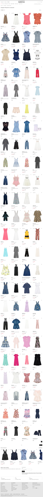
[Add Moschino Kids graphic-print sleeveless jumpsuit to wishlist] (20, 192)
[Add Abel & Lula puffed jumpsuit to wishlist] (41, 85)
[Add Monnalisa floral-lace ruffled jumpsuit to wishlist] (20, 228)
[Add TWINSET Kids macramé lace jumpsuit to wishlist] (41, 318)
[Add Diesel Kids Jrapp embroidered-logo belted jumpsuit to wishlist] (20, 318)
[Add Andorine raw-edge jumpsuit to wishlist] (20, 336)
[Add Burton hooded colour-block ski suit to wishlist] (9, 210)
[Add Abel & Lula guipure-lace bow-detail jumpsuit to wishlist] (20, 282)
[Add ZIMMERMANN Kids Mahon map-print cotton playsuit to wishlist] (31, 425)
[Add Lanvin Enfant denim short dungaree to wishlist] (20, 31)
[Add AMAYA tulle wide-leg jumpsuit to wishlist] (41, 138)
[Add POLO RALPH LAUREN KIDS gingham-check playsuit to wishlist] (41, 31)
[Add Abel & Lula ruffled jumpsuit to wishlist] (9, 228)
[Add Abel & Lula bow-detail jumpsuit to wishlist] (9, 300)
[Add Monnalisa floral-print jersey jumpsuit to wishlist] (41, 336)
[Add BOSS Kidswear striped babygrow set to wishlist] (41, 121)
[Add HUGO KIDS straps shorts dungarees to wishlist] (20, 210)
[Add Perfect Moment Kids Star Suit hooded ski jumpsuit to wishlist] (20, 85)
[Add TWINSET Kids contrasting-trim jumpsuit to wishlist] (31, 246)
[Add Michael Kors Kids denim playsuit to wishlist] (31, 282)
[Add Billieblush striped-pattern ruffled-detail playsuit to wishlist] (20, 121)
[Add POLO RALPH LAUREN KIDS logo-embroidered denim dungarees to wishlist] (9, 174)
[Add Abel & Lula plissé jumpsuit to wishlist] (9, 354)
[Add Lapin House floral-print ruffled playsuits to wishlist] (31, 372)
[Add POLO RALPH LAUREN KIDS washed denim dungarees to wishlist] (31, 390)
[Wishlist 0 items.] (40, 2)
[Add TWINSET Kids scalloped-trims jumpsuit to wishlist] (31, 354)
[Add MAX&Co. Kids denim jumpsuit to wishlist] (31, 121)
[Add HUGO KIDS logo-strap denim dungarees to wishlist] (9, 282)
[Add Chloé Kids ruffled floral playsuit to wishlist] (41, 228)
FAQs (16, 478)
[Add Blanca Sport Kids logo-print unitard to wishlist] (41, 408)
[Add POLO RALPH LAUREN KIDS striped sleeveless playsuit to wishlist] (9, 390)
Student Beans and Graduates (25, 487)
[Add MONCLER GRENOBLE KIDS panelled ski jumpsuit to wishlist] (31, 67)
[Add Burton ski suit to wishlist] (31, 228)
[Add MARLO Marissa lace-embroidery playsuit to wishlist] (20, 67)
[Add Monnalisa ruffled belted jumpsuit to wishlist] (31, 192)
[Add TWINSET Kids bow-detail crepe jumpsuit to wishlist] (20, 13)
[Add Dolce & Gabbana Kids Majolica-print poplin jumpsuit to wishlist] (9, 408)
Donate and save (23, 489)
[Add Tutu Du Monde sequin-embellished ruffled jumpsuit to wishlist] (20, 174)
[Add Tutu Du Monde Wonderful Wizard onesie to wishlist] (20, 49)
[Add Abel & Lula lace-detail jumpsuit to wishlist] (41, 246)
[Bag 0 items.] (41, 2)
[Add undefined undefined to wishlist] (9, 449)
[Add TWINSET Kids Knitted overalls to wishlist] (31, 300)
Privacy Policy (26, 473)
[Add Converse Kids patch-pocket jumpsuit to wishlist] (20, 425)
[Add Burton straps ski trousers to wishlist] (41, 67)
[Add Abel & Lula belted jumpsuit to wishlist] (9, 372)
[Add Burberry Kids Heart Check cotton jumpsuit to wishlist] (9, 13)
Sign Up (23, 471)
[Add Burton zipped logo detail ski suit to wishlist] (20, 138)
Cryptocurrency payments (3, 489)
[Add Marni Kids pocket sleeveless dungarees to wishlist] (31, 49)
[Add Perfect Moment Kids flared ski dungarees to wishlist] (9, 192)
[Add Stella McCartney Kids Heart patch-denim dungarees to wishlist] (31, 138)
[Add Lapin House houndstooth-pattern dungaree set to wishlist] (20, 390)
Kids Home (2, 5)
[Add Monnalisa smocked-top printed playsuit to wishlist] (9, 264)
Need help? (30, 478)
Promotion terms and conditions (4, 490)
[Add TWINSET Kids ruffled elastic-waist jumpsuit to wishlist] (41, 282)
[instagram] (33, 488)
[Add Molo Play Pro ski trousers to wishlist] (20, 264)
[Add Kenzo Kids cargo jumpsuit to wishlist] (9, 49)
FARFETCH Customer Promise (4, 491)
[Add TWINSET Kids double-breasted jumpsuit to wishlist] (31, 103)
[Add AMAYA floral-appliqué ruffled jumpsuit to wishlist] (31, 85)
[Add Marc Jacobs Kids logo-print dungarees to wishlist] (9, 318)
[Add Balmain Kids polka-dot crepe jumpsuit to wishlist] (9, 138)
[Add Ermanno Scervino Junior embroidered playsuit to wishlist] (20, 156)
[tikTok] (34, 488)
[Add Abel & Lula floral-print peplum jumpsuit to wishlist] (31, 156)
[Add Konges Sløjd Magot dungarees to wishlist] (41, 300)
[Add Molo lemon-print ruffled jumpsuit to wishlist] (31, 13)
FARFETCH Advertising (13, 489)
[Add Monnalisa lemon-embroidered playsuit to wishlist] (9, 336)
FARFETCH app (13, 487)
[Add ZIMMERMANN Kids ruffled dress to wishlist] (41, 13)
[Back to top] (41, 441)
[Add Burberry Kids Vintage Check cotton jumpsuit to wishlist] (41, 210)
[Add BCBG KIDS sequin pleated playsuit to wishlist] (41, 103)
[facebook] (36, 488)
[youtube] (37, 488)
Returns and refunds (3, 487)
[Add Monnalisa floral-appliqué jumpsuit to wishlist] (20, 354)
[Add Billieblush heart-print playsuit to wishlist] (31, 31)
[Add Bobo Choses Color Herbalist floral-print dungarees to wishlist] (9, 156)
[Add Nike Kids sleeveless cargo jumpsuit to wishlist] (9, 425)
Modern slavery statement (14, 488)
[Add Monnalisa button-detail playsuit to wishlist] (41, 354)
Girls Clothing (5, 5)
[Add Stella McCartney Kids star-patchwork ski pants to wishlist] (9, 67)
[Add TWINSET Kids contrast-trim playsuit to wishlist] (41, 49)
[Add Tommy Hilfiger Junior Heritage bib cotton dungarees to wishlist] (41, 174)
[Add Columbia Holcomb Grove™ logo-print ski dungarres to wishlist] (9, 85)
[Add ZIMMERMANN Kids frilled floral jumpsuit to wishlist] (41, 372)
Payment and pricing (3, 488)
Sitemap (12, 490)
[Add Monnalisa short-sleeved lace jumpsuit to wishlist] (20, 372)
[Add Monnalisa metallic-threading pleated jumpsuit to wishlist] (20, 246)
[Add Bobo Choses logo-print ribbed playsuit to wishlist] (31, 336)
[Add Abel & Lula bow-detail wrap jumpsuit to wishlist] (31, 318)
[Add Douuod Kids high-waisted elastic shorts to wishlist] (20, 103)
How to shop (3, 478)
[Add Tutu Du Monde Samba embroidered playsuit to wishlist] (31, 210)
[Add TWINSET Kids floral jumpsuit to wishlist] (41, 264)
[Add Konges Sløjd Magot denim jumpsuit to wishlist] (20, 300)
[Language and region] (37, 2)
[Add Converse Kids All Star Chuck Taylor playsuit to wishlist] (31, 408)
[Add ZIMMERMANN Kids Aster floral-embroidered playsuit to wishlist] (9, 121)
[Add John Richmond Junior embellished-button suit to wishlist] (41, 425)
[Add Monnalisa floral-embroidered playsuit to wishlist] (9, 31)
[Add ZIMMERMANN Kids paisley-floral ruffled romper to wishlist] (20, 408)
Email (22, 468)
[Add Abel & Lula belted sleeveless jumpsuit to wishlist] (9, 246)
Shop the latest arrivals (22, 0)
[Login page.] (38, 2)
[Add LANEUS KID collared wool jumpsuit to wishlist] (9, 103)
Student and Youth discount (25, 488)
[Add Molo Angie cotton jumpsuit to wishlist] (41, 156)
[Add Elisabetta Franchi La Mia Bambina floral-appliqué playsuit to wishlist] (41, 390)
